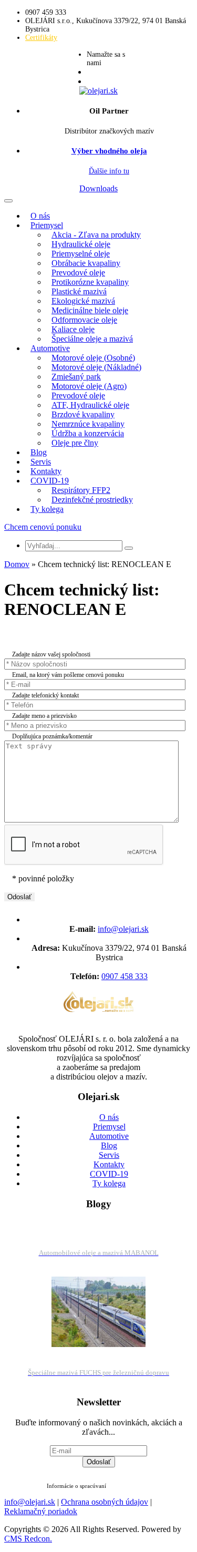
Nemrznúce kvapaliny (88, 423)
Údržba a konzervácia (87, 433)
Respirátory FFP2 (80, 490)
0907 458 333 (124, 976)
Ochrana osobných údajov (104, 1501)
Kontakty (45, 471)
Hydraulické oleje (80, 244)
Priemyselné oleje (80, 253)
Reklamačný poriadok (40, 1511)
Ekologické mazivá (83, 300)
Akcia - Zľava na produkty (96, 234)
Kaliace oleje (73, 329)
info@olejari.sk (123, 928)
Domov (16, 564)
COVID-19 (49, 480)
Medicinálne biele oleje (89, 310)
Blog (38, 452)
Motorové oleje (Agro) (89, 386)
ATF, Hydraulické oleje (90, 404)
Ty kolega (47, 509)
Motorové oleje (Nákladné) (96, 367)
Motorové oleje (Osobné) (93, 357)
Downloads (98, 188)
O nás (40, 215)
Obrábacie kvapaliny (85, 263)
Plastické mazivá (79, 291)
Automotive (50, 348)
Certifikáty (41, 38)
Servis (40, 461)
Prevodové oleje (78, 272)
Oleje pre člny (74, 442)
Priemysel (46, 225)
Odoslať (99, 1462)
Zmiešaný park (76, 376)
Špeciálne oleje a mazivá (92, 338)
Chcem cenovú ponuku (42, 526)
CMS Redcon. (28, 1538)
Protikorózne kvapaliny (90, 281)
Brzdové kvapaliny (83, 414)
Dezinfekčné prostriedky (92, 499)
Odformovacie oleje (84, 319)
